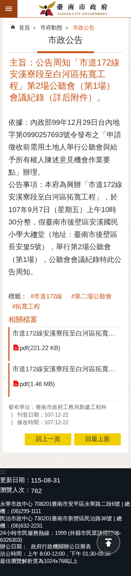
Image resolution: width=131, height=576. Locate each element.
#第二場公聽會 (91, 296)
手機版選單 (8, 8)
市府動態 (51, 27)
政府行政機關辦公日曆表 (61, 546)
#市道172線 (46, 296)
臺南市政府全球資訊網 (74, 8)
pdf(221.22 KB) (40, 348)
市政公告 (84, 27)
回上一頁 (48, 439)
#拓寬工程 (26, 306)
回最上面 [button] (97, 439)
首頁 (24, 27)
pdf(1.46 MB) (37, 384)
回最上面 (108, 542)
